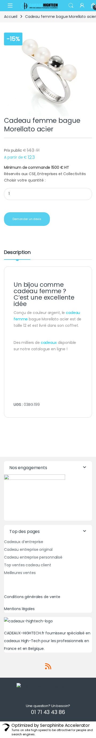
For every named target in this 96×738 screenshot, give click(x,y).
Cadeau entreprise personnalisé (33, 557)
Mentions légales (19, 608)
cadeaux (49, 342)
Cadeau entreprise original (28, 549)
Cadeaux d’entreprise (23, 541)
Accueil (10, 16)
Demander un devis (27, 219)
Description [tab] (17, 253)
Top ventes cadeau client (27, 565)
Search (71, 6)
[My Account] (82, 5)
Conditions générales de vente (32, 596)
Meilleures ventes (20, 572)
